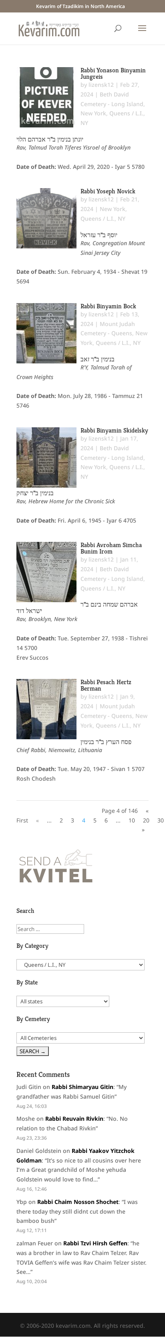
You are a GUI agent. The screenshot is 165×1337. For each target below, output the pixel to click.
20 (146, 820)
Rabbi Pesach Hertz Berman (105, 685)
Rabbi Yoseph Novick (107, 191)
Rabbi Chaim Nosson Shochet (78, 1202)
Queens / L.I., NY (102, 218)
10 (132, 820)
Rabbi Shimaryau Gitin (82, 1087)
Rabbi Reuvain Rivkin (74, 1118)
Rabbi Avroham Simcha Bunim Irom (111, 548)
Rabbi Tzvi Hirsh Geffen (95, 1243)
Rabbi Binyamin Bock (108, 306)
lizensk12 (101, 84)
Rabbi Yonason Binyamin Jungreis (113, 73)
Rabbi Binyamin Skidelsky (114, 430)
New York (93, 113)
